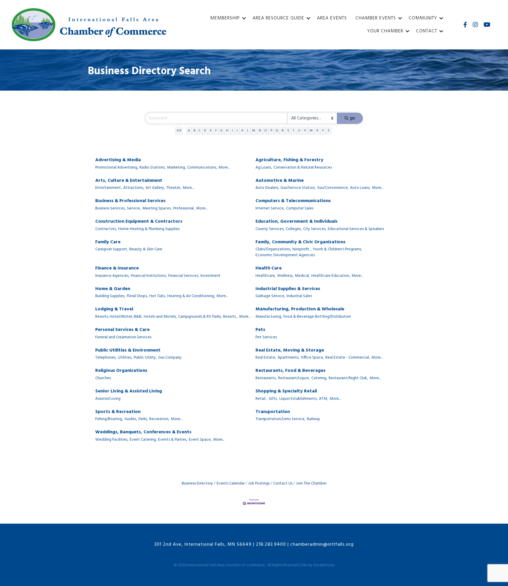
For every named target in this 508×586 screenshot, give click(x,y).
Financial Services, (183, 276)
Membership (225, 18)
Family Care (108, 242)
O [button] (266, 130)
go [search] (352, 118)
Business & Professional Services (130, 201)
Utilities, (125, 358)
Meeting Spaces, (157, 209)
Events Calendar (231, 483)
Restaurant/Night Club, (348, 378)
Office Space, (312, 358)
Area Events (332, 18)
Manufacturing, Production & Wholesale (299, 309)
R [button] (283, 130)
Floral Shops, (137, 296)
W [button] (311, 130)
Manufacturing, (268, 317)
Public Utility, (145, 358)
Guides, (130, 419)
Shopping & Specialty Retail (286, 391)
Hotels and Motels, (160, 317)
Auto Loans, (360, 188)
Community (423, 18)
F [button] (216, 130)
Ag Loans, (263, 168)
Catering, (319, 378)
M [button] (253, 130)
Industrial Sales (299, 296)
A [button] (189, 130)
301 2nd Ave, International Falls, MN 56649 (203, 544)
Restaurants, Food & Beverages (290, 370)
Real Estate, (265, 358)
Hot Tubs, (157, 296)
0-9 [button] (179, 130)
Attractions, (133, 188)
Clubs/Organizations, (273, 249)
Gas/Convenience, (333, 188)
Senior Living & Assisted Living (128, 391)
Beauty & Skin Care (145, 249)
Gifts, (273, 399)
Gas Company (170, 358)
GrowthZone (323, 565)
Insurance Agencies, (112, 276)
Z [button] (328, 130)
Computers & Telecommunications (293, 201)
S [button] (288, 130)
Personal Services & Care (122, 330)
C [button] (199, 130)
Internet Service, (270, 209)
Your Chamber (385, 31)
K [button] (242, 130)
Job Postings (259, 483)
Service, (134, 209)
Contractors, (106, 229)
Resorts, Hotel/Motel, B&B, (118, 317)
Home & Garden (112, 289)
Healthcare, (265, 276)
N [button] (260, 130)
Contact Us (283, 483)
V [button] (305, 130)
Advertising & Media (118, 160)
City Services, (314, 229)
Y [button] (323, 130)
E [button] (211, 130)
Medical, (302, 276)
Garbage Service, (270, 296)
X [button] (317, 130)
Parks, (143, 419)
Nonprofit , (302, 249)
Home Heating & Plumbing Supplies (149, 229)
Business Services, (110, 209)
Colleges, (294, 229)
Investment (210, 276)
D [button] (205, 130)
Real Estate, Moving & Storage (289, 350)
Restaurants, (266, 378)
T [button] (293, 130)
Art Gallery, (155, 188)
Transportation (272, 412)
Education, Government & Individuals (296, 221)
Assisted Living (108, 399)
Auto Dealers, (267, 188)
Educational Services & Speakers (356, 229)
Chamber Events (375, 18)
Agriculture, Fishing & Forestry (289, 160)
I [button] (232, 130)
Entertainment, (108, 188)
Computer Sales (299, 209)
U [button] (299, 130)
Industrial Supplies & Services (287, 289)
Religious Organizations (121, 370)
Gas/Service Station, (298, 188)
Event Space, (200, 440)
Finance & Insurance (117, 268)
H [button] (227, 130)
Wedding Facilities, (111, 440)
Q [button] (277, 130)
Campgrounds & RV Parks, (200, 317)
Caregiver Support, (111, 249)
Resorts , (230, 317)
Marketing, (176, 168)
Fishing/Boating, (109, 419)
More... (224, 168)
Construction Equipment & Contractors (138, 221)
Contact (426, 31)
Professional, (184, 209)
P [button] (271, 130)
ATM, (323, 399)
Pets (260, 330)
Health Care (268, 268)
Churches (103, 378)
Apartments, (288, 358)
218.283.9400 (271, 544)
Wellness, (285, 276)
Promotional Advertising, (116, 168)
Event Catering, (143, 440)
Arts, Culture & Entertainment (128, 180)
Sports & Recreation (118, 412)
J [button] (237, 130)
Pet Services (266, 337)
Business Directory (197, 483)
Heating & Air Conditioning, (191, 296)
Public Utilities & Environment (128, 350)
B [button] (194, 130)
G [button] (221, 130)
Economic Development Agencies (285, 255)
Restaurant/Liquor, (294, 378)
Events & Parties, (172, 440)
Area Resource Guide (278, 18)
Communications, (202, 168)
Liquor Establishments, (298, 399)
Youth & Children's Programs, (337, 249)
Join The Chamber (311, 483)
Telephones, (105, 358)
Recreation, (159, 419)
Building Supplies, (110, 296)
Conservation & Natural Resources (302, 168)
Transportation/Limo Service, (280, 419)
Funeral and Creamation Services (123, 337)
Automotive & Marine (279, 180)
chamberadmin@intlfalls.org (322, 544)
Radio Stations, (153, 168)
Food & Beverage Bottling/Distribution (317, 317)
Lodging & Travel (114, 309)
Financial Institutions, (149, 276)
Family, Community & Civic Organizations (300, 242)
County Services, (269, 229)
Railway (313, 419)
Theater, (173, 188)
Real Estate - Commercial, (347, 358)
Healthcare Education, (330, 276)
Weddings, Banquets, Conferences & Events (143, 432)
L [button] (248, 130)
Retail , (261, 399)
